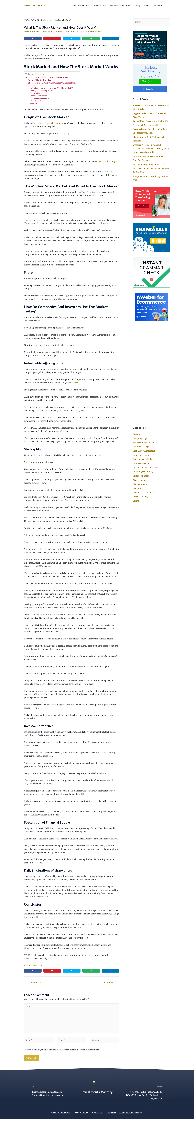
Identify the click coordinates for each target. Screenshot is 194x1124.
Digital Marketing (141, 455)
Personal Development (143, 492)
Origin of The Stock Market (39, 80)
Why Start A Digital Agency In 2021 (148, 164)
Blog (138, 5)
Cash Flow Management (144, 451)
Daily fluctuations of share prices (43, 101)
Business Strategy (141, 447)
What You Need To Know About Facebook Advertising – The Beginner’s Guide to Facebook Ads (151, 149)
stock (75, 383)
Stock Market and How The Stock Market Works (46, 77)
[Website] (105, 1040)
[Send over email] (91, 38)
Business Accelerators (119, 5)
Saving (136, 501)
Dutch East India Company (51, 123)
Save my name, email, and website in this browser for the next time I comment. (63, 1050)
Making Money (140, 480)
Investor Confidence (38, 96)
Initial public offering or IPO (41, 91)
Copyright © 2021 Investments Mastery (125, 1113)
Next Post (110, 982)
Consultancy (100, 5)
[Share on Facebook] (33, 38)
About (146, 5)
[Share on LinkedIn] (110, 38)
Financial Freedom (141, 463)
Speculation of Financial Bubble (42, 98)
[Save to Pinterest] (52, 38)
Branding (137, 434)
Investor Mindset (70, 31)
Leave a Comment (32, 31)
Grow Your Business (81, 5)
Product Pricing (140, 497)
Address (158, 1086)
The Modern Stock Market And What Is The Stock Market (52, 83)
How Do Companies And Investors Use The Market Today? (53, 88)
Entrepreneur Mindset (143, 459)
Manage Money (140, 484)
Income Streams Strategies (145, 467)
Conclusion (32, 103)
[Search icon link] (167, 5)
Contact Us (158, 5)
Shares (33, 86)
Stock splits (35, 93)
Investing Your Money (52, 31)
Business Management (143, 442)
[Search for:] (151, 22)
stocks (63, 410)
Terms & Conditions (60, 1113)
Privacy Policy (81, 1113)
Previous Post (35, 982)
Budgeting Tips (140, 438)
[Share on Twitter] (71, 38)
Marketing (138, 488)
